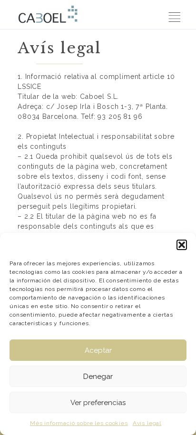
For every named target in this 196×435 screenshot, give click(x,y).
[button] (181, 245)
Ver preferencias (98, 402)
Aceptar (98, 350)
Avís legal (147, 423)
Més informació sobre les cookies (79, 423)
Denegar (98, 376)
